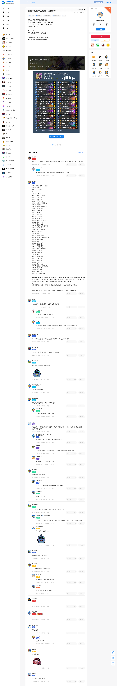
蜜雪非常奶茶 (40, 435)
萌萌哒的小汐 (40, 574)
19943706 (39, 480)
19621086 (39, 310)
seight (38, 321)
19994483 (48, 435)
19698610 (39, 456)
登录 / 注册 (108, 2)
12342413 (39, 515)
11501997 (39, 409)
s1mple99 (39, 168)
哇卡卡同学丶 (47, 515)
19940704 (39, 636)
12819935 (39, 585)
